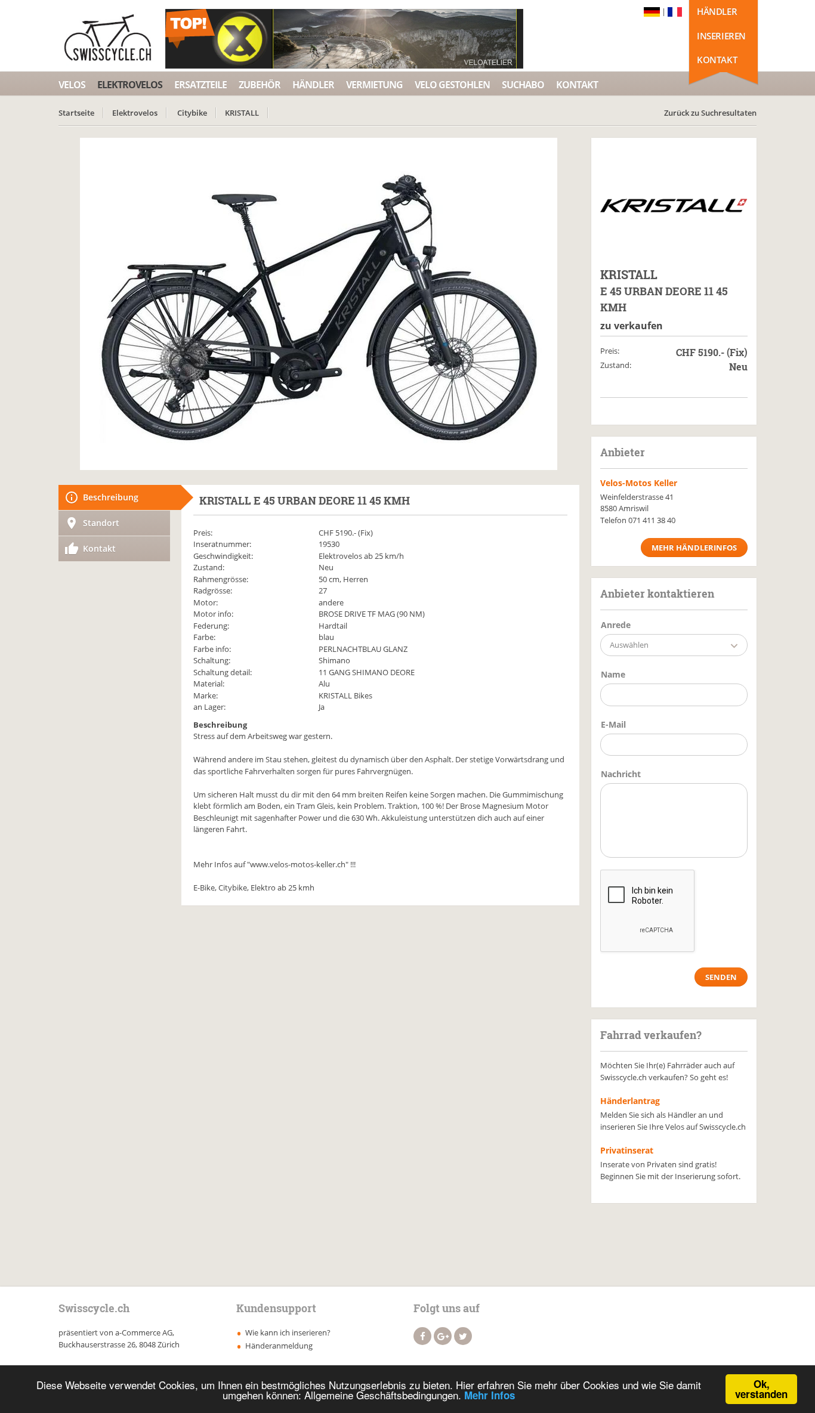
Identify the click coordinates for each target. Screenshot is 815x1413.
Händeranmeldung (279, 1345)
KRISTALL (242, 112)
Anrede (616, 624)
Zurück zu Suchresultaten (710, 112)
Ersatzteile (200, 84)
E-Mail (613, 724)
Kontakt (717, 60)
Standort (101, 522)
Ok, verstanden (761, 1389)
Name (613, 674)
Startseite (76, 112)
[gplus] (443, 1336)
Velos (71, 84)
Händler (717, 11)
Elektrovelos (129, 84)
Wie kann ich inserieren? (288, 1332)
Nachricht (621, 774)
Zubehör (259, 84)
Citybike (192, 112)
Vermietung (374, 84)
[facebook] (422, 1336)
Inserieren (721, 36)
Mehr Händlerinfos (694, 547)
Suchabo (523, 84)
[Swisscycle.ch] (110, 39)
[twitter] (463, 1336)
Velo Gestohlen (452, 84)
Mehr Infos (489, 1395)
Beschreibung (110, 497)
